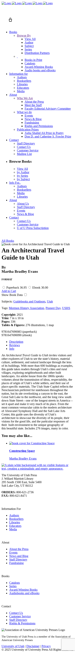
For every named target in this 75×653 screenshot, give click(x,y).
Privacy (46, 646)
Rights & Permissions (22, 623)
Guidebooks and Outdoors (29, 301)
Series (13, 586)
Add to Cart (9, 291)
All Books (8, 240)
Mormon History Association (26, 308)
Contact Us (16, 613)
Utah (50, 301)
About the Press (18, 549)
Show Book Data (12, 295)
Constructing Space (22, 450)
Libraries (14, 522)
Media (13, 529)
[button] (3, 13)
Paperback (16, 287)
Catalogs (14, 582)
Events (13, 552)
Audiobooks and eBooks (24, 593)
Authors (14, 515)
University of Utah (13, 646)
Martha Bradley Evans (23, 458)
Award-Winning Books (23, 589)
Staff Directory (18, 559)
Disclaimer (32, 646)
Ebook (40, 287)
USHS (66, 308)
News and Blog (18, 556)
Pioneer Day (53, 308)
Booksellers (16, 519)
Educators (15, 525)
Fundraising (16, 563)
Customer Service (20, 616)
